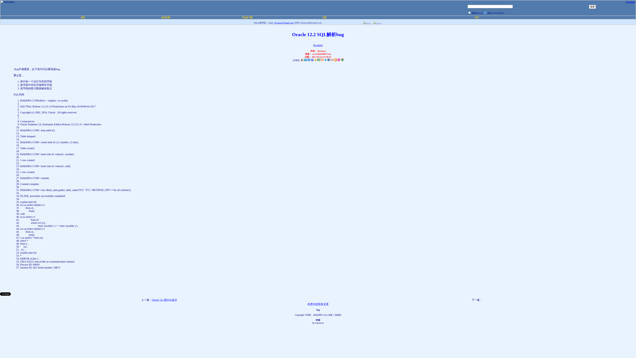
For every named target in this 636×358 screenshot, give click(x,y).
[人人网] (309, 60)
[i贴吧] (312, 60)
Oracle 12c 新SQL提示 (164, 299)
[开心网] (315, 60)
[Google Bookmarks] (342, 60)
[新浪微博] (302, 60)
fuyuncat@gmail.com (284, 23)
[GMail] (332, 60)
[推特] (325, 60)
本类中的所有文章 (318, 304)
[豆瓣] (319, 60)
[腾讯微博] (305, 60)
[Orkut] (338, 60)
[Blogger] (335, 60)
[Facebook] (328, 60)
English (631, 2)
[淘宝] (322, 60)
